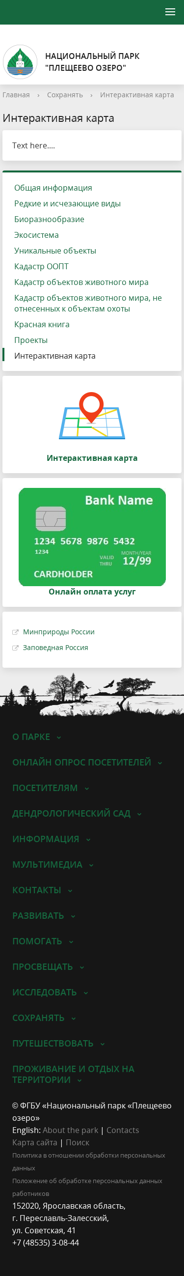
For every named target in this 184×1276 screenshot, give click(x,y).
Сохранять (65, 94)
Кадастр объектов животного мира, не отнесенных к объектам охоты (88, 303)
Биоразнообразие (49, 219)
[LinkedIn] (38, 1255)
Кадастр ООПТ (41, 266)
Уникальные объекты (55, 250)
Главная (16, 94)
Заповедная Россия (55, 647)
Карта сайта (34, 1142)
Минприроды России (59, 631)
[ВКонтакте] (19, 1255)
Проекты (31, 340)
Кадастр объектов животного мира (81, 282)
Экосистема (36, 234)
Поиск (77, 1142)
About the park (70, 1130)
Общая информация (53, 187)
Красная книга (42, 324)
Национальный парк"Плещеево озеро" (92, 62)
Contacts (122, 1130)
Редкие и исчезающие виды (67, 203)
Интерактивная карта (137, 94)
